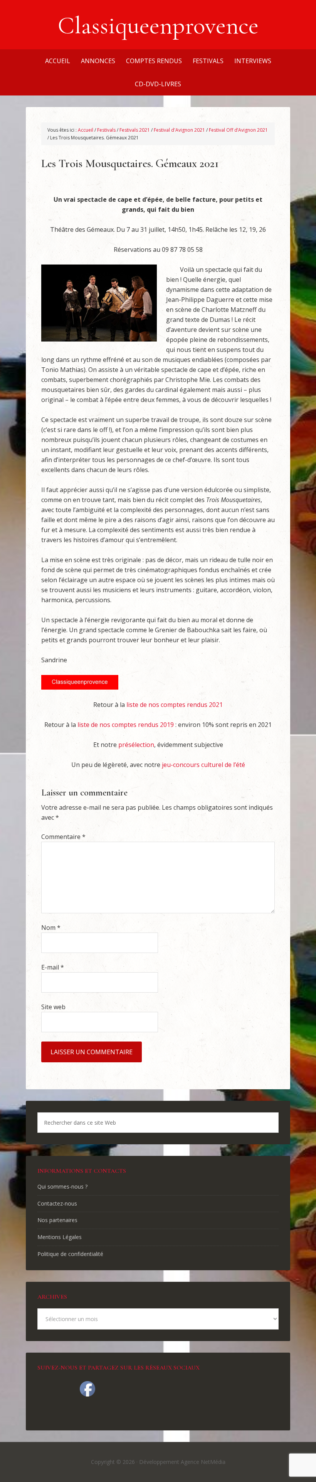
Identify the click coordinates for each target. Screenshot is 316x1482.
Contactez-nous (57, 1203)
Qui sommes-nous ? (62, 1186)
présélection (136, 744)
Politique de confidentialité (70, 1254)
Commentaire (63, 836)
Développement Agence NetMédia (182, 1461)
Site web (53, 1007)
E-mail (52, 967)
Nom (51, 927)
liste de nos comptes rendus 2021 (174, 704)
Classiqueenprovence (158, 25)
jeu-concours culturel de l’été (203, 764)
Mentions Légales (59, 1237)
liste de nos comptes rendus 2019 (125, 724)
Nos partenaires (57, 1220)
